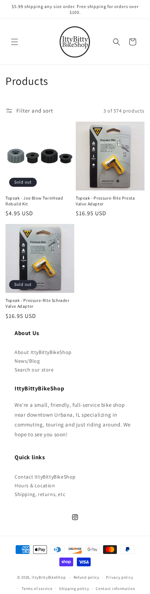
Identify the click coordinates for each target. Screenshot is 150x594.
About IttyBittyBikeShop (43, 352)
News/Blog (27, 361)
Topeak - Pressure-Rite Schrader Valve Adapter (37, 303)
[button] (15, 42)
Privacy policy (119, 577)
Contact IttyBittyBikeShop (45, 476)
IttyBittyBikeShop (49, 577)
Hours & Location (35, 485)
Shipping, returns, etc (40, 494)
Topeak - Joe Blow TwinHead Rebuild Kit (34, 200)
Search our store (34, 369)
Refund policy (86, 577)
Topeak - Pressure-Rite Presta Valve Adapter (105, 200)
